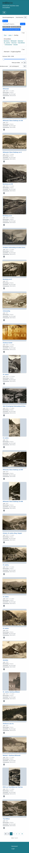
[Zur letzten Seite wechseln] (22, 833)
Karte (6, 21)
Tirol (5, 35)
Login (13, 848)
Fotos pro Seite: (16, 62)
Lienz (10, 35)
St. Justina (7, 42)
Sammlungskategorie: (8, 17)
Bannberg (6, 41)
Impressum (14, 846)
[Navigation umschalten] (4, 12)
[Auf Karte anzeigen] (4, 98)
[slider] (4, 59)
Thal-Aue (13, 42)
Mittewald (13, 41)
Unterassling (8, 44)
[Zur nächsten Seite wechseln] (19, 833)
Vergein (15, 44)
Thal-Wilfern (21, 42)
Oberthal (20, 41)
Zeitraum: (8, 56)
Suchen (23, 24)
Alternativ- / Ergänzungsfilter (12, 51)
